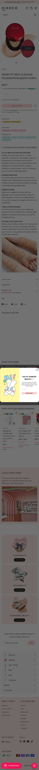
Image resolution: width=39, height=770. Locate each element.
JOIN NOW (29, 393)
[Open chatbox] (34, 766)
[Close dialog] (37, 369)
